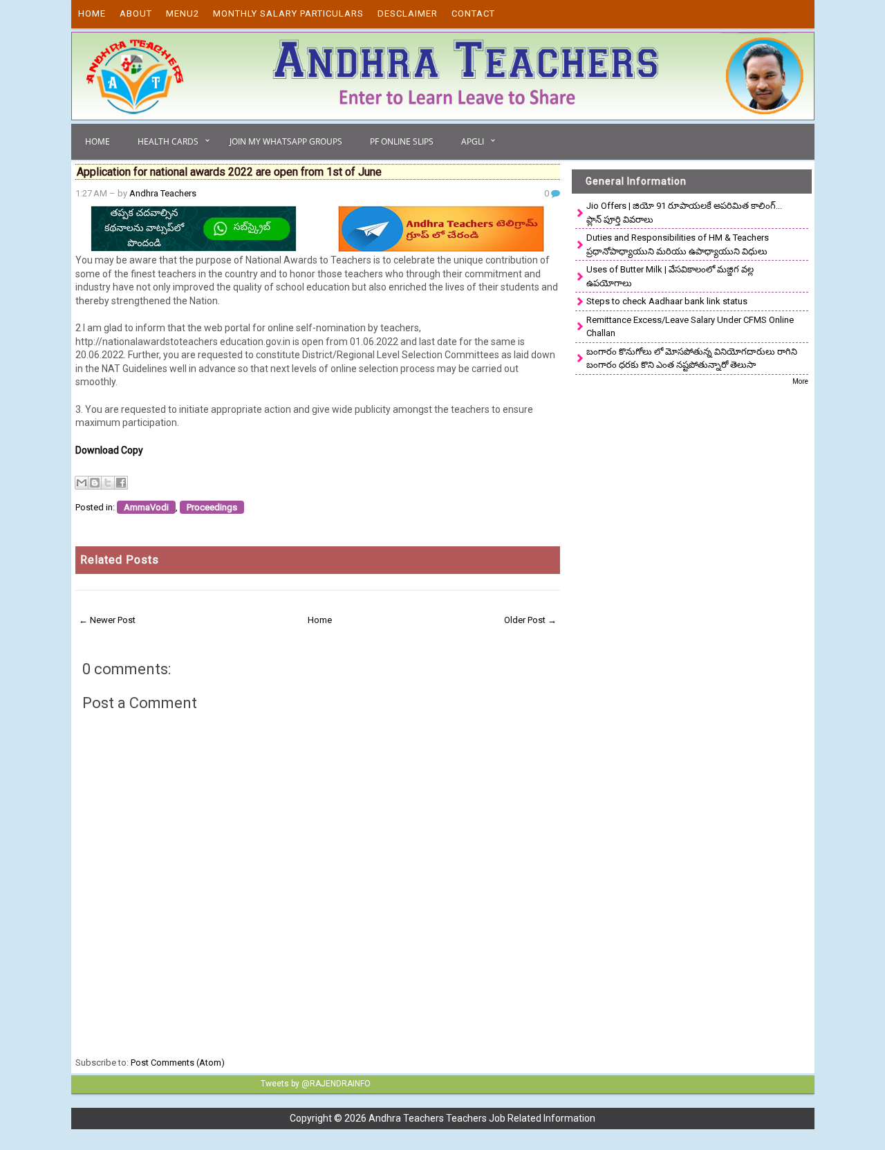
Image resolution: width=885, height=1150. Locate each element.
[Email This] (81, 483)
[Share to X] (108, 483)
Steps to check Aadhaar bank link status (666, 301)
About (136, 13)
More (800, 381)
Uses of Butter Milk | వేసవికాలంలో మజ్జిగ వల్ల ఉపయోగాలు (670, 276)
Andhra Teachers (162, 193)
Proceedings (212, 507)
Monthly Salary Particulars (288, 13)
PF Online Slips (402, 141)
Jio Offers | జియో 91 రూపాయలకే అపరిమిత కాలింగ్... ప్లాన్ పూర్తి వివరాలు (684, 213)
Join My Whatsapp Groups (286, 141)
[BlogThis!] (95, 483)
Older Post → (530, 620)
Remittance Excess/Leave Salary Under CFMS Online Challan (690, 327)
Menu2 (182, 13)
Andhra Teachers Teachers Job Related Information (482, 1118)
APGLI (472, 141)
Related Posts (119, 559)
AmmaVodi (146, 507)
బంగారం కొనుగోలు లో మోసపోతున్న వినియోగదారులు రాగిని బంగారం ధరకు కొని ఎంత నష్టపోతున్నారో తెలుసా (691, 358)
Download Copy (109, 450)
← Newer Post (107, 620)
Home (92, 13)
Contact (473, 13)
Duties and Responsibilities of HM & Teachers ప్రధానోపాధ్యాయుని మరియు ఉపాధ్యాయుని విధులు (677, 244)
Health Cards (168, 141)
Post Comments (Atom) (178, 1062)
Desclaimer (408, 13)
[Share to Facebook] (121, 483)
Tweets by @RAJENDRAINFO (316, 1083)
